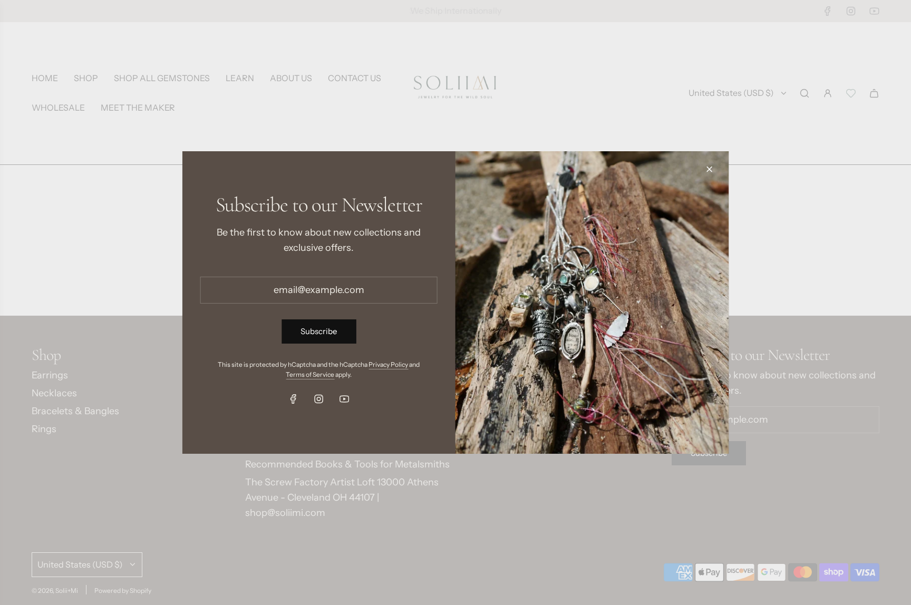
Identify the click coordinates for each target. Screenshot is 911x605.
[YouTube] (344, 399)
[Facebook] (293, 399)
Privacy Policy (388, 364)
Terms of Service (310, 374)
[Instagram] (319, 399)
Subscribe (319, 331)
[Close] (709, 169)
